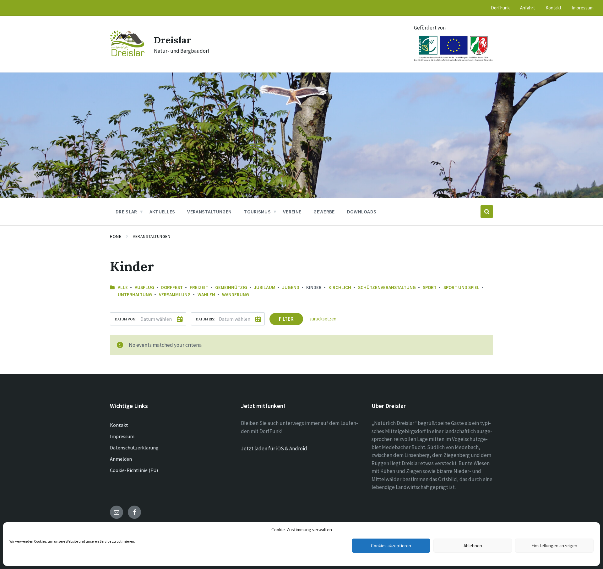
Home (115, 236)
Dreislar (172, 40)
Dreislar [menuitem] (126, 211)
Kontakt (119, 425)
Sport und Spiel (461, 287)
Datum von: (125, 318)
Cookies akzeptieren (391, 546)
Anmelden (121, 459)
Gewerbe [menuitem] (323, 211)
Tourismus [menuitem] (257, 211)
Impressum (122, 436)
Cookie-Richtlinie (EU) (134, 470)
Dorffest (172, 287)
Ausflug (144, 287)
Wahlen (206, 295)
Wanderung (235, 295)
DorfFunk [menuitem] (500, 8)
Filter (286, 318)
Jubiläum (264, 287)
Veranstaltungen (151, 236)
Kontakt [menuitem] (554, 8)
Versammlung (175, 295)
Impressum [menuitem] (583, 8)
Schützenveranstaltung (387, 287)
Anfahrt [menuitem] (527, 8)
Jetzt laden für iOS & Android (274, 448)
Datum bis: (205, 318)
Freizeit (199, 287)
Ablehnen (473, 546)
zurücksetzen (322, 319)
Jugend (290, 287)
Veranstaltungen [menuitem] (209, 211)
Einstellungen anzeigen (554, 546)
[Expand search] (487, 211)
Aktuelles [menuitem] (162, 211)
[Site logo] (127, 54)
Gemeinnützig (231, 287)
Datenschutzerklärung (134, 447)
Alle (123, 287)
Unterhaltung (135, 295)
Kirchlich (340, 287)
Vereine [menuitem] (292, 211)
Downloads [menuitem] (362, 211)
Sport (430, 287)
